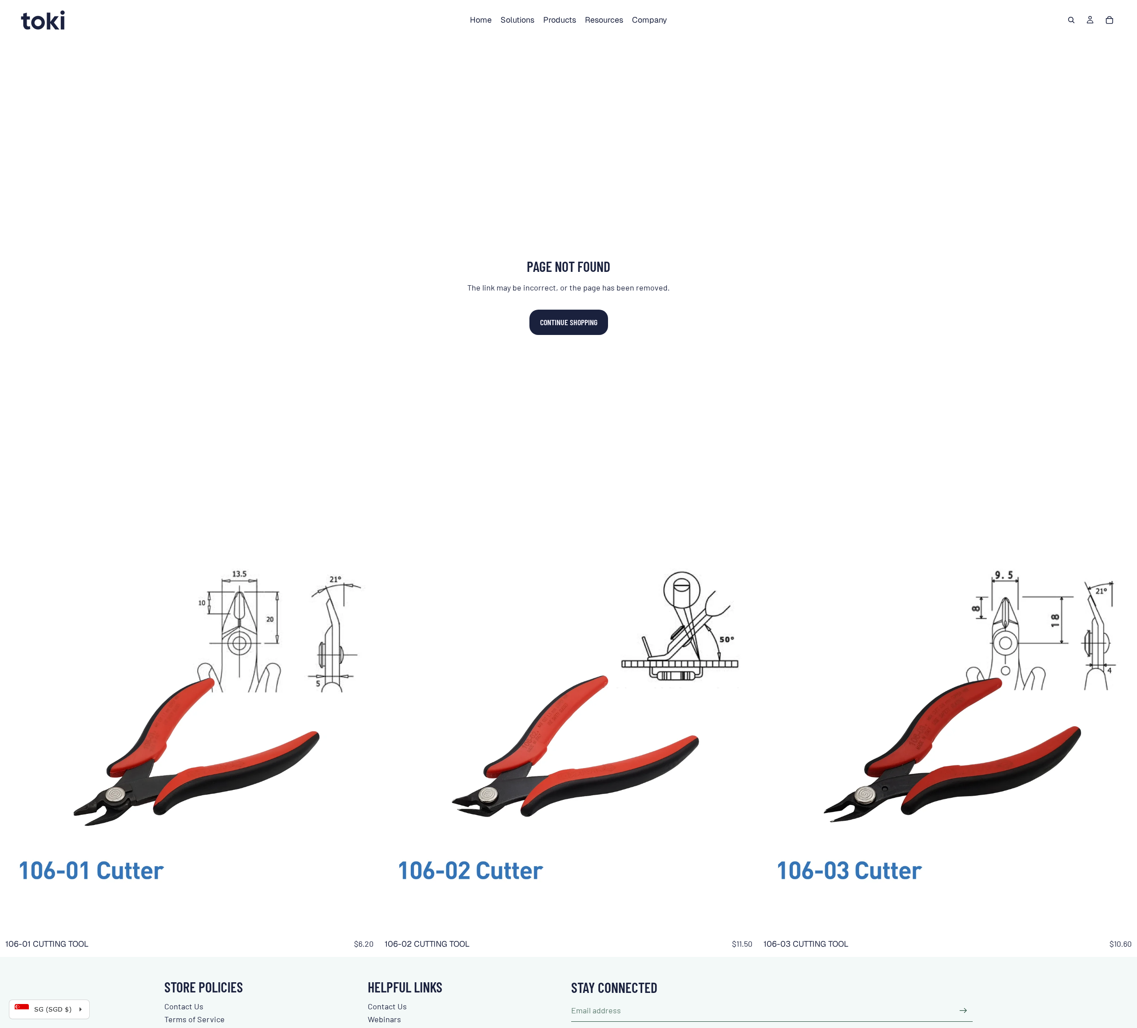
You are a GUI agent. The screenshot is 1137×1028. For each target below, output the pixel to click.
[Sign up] (963, 1010)
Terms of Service (194, 1019)
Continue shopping (568, 322)
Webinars (384, 1019)
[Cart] (1109, 20)
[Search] (1071, 20)
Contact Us (183, 1006)
